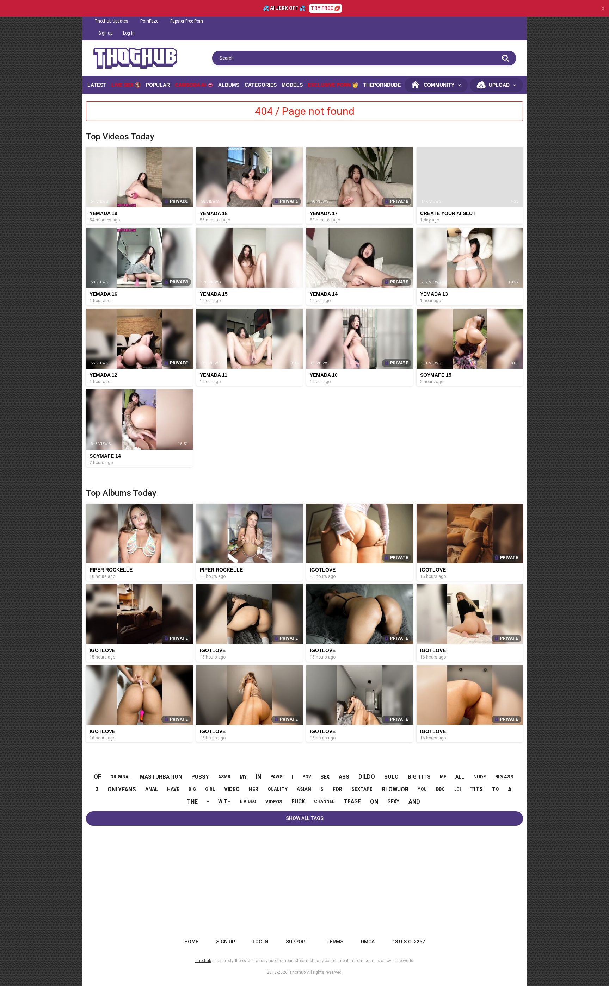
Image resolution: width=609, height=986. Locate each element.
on (374, 801)
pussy (200, 777)
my (243, 777)
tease (352, 801)
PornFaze (149, 21)
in (258, 776)
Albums (228, 85)
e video (248, 801)
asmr (224, 776)
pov (306, 776)
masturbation (161, 777)
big (192, 789)
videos (273, 801)
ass (344, 777)
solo (391, 777)
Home (191, 941)
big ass (504, 776)
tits (476, 789)
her (253, 789)
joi (457, 789)
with (224, 801)
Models (292, 85)
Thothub (297, 972)
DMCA (368, 941)
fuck (298, 801)
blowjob (395, 789)
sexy (393, 801)
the (192, 801)
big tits (419, 777)
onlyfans (121, 789)
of (97, 776)
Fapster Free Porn (186, 21)
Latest (96, 85)
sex (325, 777)
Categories (261, 85)
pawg (276, 776)
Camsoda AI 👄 (194, 85)
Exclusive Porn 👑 (333, 85)
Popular (158, 85)
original (120, 776)
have (173, 789)
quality (277, 789)
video (232, 789)
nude (479, 776)
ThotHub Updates (111, 21)
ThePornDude (382, 85)
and (414, 801)
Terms (334, 941)
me (443, 776)
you (422, 789)
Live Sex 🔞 (126, 85)
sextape (362, 789)
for (337, 789)
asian (304, 789)
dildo (366, 776)
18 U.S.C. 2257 (408, 941)
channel (324, 801)
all (459, 777)
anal (151, 789)
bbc (440, 789)
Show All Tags (305, 818)
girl (210, 789)
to (495, 789)
